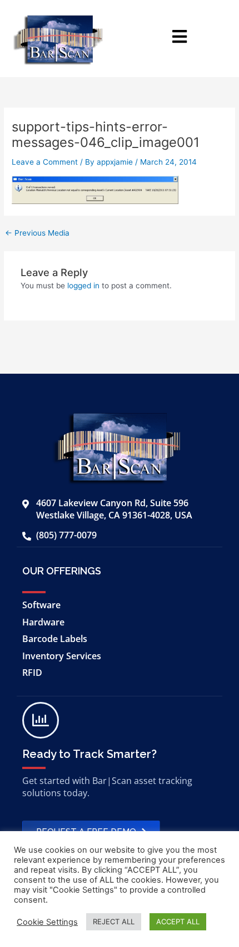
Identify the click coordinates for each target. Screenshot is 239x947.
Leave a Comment (45, 161)
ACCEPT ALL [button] (178, 921)
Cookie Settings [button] (47, 922)
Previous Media (37, 233)
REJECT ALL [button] (114, 921)
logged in (83, 285)
